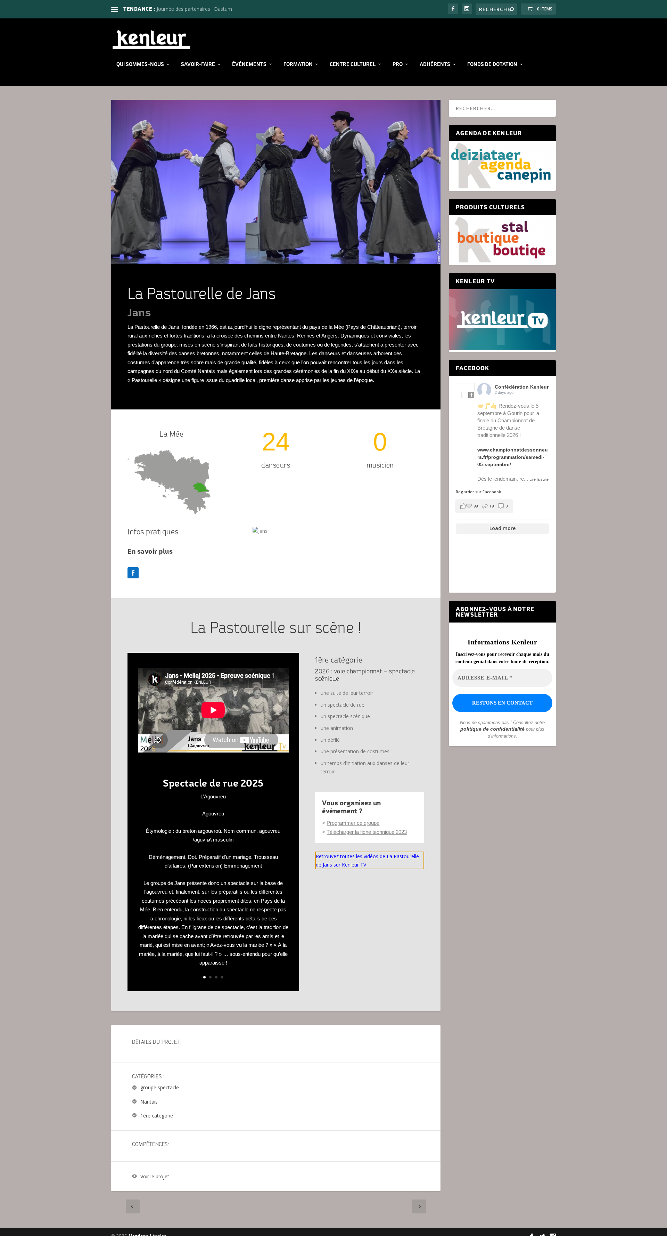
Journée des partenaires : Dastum (194, 9)
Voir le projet (154, 1176)
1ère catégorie (156, 1115)
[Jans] (260, 531)
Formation (298, 64)
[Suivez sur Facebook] (133, 572)
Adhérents (435, 64)
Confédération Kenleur (522, 387)
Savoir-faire (198, 64)
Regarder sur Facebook (478, 491)
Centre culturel (353, 64)
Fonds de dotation (492, 64)
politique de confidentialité (492, 729)
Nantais (149, 1101)
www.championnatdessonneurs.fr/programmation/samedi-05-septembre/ (512, 457)
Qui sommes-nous (140, 64)
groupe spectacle (159, 1087)
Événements (249, 64)
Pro (398, 64)
